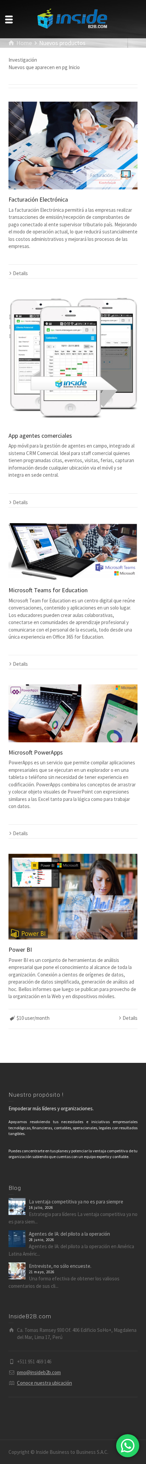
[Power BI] (73, 897)
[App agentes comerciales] (73, 359)
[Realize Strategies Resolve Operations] (73, 18)
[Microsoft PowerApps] (73, 713)
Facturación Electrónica (38, 199)
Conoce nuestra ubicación (44, 1383)
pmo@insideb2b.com (39, 1372)
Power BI (20, 949)
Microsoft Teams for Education (48, 590)
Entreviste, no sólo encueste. (60, 1266)
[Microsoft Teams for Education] (73, 551)
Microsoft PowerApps (35, 752)
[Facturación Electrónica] (73, 145)
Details (20, 273)
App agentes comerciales (40, 435)
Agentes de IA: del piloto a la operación (69, 1234)
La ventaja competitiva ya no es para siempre (76, 1201)
